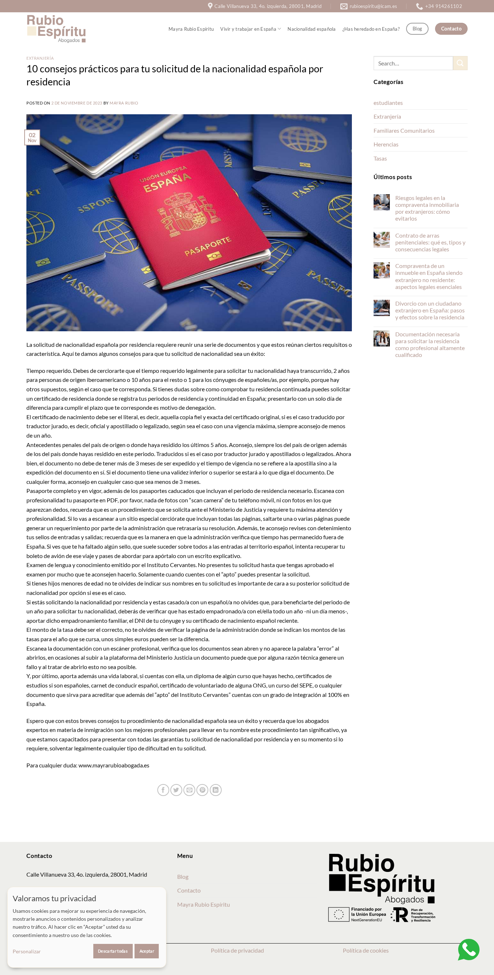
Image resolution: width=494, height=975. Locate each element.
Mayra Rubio (124, 103)
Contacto (189, 890)
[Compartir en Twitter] (176, 790)
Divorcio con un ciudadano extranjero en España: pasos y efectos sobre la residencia (430, 310)
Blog (182, 876)
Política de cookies (366, 950)
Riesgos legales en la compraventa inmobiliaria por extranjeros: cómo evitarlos (427, 208)
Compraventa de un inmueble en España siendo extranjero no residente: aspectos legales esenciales (429, 276)
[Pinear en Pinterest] (202, 790)
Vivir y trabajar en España (248, 29)
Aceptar (147, 951)
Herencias (386, 144)
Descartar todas (113, 951)
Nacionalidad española (312, 29)
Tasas (380, 158)
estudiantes (388, 102)
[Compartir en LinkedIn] (216, 790)
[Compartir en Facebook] (163, 790)
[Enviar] (460, 63)
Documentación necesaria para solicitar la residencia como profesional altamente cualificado (430, 344)
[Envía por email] (189, 790)
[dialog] (86, 927)
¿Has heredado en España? (371, 29)
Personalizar (27, 951)
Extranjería (40, 58)
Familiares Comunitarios (404, 130)
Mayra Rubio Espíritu (191, 29)
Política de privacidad (237, 950)
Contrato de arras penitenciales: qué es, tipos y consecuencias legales (430, 242)
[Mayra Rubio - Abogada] (56, 28)
